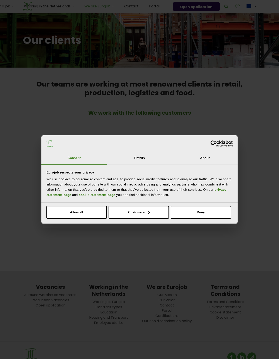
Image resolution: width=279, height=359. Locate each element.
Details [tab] (139, 158)
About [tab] (205, 158)
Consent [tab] (74, 158)
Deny (201, 212)
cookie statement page (97, 195)
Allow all (76, 212)
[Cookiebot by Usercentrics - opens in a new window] (214, 143)
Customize (136, 212)
